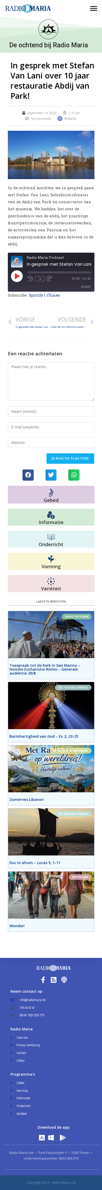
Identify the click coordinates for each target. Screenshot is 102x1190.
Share (86, 287)
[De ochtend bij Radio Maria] (48, 29)
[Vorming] (51, 559)
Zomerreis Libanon (26, 799)
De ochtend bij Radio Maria (48, 45)
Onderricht (51, 544)
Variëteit (51, 588)
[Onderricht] (51, 537)
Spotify (36, 295)
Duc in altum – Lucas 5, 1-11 (34, 862)
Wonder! (17, 925)
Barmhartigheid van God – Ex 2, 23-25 (43, 736)
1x (40, 278)
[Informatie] (51, 515)
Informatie (51, 522)
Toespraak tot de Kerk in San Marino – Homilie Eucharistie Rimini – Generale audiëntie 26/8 (44, 669)
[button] (93, 8)
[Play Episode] (16, 276)
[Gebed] (51, 492)
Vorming (51, 566)
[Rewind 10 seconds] (30, 279)
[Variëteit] (51, 581)
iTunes (53, 295)
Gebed (51, 500)
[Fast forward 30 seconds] (49, 279)
